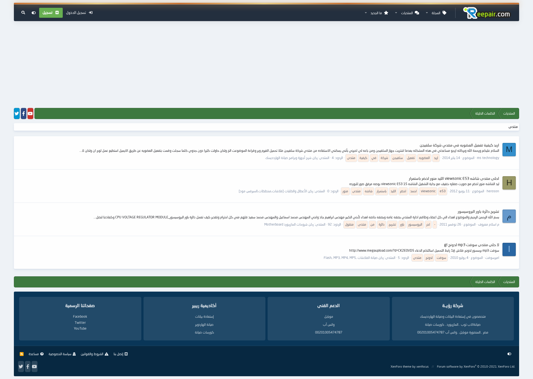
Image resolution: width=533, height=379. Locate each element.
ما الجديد (376, 13)
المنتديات (407, 13)
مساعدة (34, 354)
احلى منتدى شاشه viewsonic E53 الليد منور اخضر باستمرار (454, 178)
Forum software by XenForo (476, 366)
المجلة (436, 13)
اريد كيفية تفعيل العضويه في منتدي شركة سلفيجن (459, 145)
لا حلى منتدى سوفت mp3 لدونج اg (471, 244)
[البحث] (23, 13)
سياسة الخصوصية (60, 354)
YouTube (80, 328)
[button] (427, 13)
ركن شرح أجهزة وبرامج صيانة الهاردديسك (291, 158)
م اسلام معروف (488, 224)
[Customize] (33, 13)
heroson (493, 191)
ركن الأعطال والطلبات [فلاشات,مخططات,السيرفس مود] (276, 191)
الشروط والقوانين (92, 354)
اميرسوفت (492, 258)
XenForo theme (401, 366)
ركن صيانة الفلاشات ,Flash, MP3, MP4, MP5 (354, 258)
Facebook (80, 316)
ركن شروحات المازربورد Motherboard (289, 224)
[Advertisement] (266, 65)
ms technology (488, 158)
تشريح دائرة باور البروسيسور (478, 211)
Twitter (80, 322)
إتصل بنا (118, 354)
